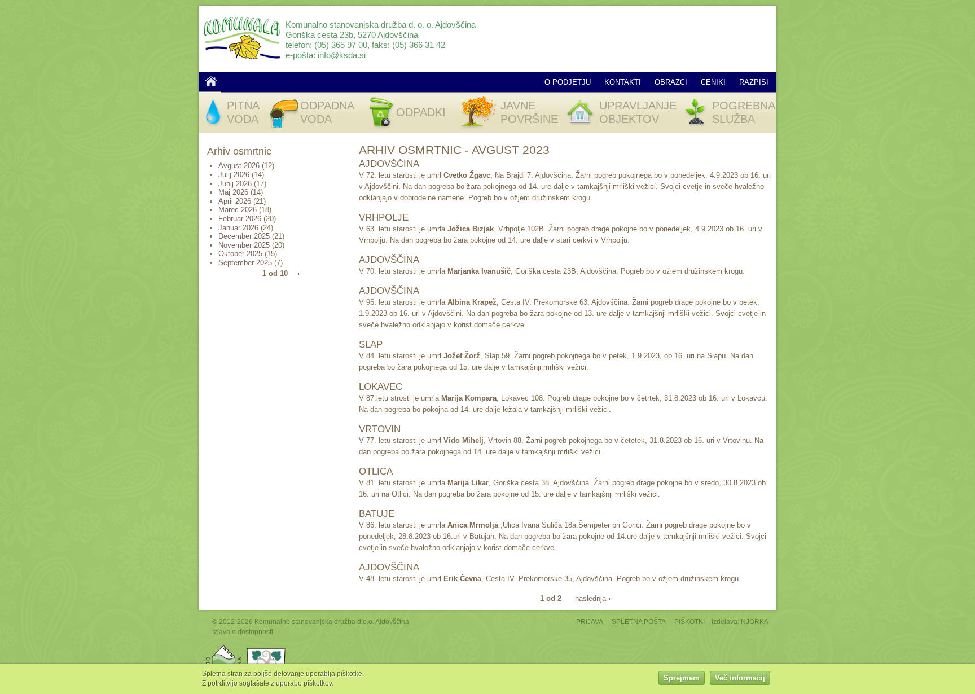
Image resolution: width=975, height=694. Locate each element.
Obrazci (671, 82)
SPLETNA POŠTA (639, 621)
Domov (211, 81)
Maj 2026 (233, 192)
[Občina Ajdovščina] (223, 647)
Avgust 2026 (239, 165)
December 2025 (244, 236)
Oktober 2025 (240, 253)
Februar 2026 (239, 218)
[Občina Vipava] (266, 647)
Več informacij (740, 678)
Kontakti (622, 82)
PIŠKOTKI (689, 621)
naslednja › (593, 598)
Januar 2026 (238, 227)
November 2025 (244, 245)
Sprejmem (682, 678)
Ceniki (713, 82)
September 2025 (245, 262)
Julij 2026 (233, 174)
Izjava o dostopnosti (242, 631)
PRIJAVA (589, 621)
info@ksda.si (342, 55)
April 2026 (234, 201)
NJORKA (754, 621)
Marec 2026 (237, 209)
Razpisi (753, 82)
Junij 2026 (235, 183)
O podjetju (567, 82)
